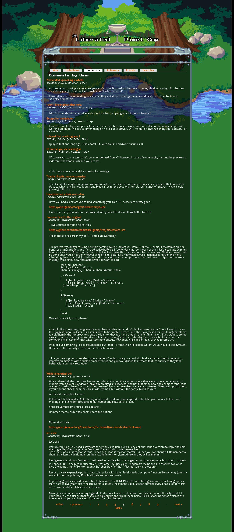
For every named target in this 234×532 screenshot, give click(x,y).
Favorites (148, 70)
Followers (113, 70)
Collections (72, 70)
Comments (94, 70)
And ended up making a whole (64, 80)
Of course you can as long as (63, 149)
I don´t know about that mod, (64, 105)
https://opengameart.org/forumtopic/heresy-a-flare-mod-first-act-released (95, 427)
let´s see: (51, 433)
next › (178, 504)
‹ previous (76, 504)
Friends (130, 70)
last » (119, 508)
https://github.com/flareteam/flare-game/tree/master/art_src (87, 230)
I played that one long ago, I (63, 136)
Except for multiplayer (60, 119)
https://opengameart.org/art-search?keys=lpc (77, 207)
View (55, 70)
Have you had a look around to (65, 194)
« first (59, 504)
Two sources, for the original (63, 217)
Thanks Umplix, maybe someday (66, 176)
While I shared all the (59, 374)
